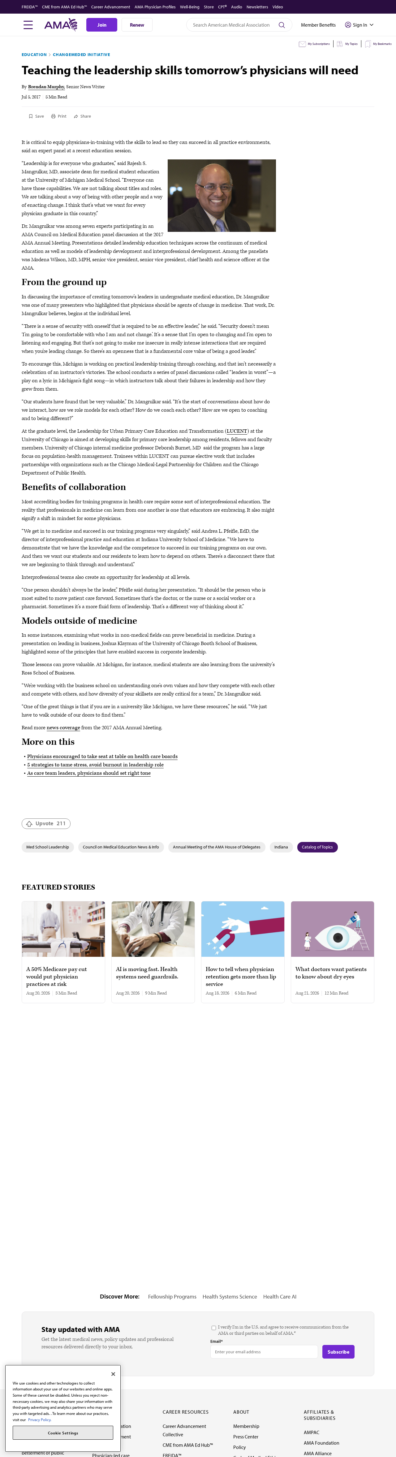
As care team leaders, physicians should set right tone (89, 773)
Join (101, 25)
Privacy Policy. (39, 1419)
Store (209, 7)
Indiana (281, 847)
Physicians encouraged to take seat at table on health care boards (102, 756)
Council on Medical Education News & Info (121, 847)
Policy (239, 1447)
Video (278, 7)
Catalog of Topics (317, 847)
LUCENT (237, 431)
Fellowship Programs (172, 1296)
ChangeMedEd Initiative (81, 54)
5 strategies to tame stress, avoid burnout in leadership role (95, 764)
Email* (216, 1341)
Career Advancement (110, 7)
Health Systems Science (230, 1296)
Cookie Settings (63, 1432)
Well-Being (190, 7)
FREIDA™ (30, 7)
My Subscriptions (319, 44)
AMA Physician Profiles (155, 7)
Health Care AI (279, 1296)
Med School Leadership (47, 847)
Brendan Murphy (46, 87)
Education (34, 54)
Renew (137, 25)
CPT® (222, 7)
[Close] (113, 1374)
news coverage (63, 727)
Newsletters (257, 7)
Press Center (245, 1436)
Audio (236, 7)
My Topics (351, 44)
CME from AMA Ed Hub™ (64, 7)
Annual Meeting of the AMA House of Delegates (216, 847)
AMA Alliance (318, 1453)
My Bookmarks (382, 44)
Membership (246, 1426)
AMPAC (311, 1432)
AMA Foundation (321, 1443)
